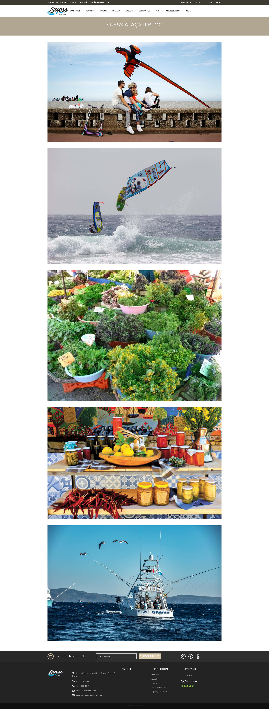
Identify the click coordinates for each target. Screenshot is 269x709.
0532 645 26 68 (205, 2)
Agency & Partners (159, 691)
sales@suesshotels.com (86, 690)
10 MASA (116, 11)
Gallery (129, 11)
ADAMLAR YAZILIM (134, 705)
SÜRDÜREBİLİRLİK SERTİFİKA (133, 691)
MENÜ (188, 11)
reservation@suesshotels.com (89, 695)
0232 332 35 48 (82, 681)
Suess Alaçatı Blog (159, 687)
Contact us (144, 11)
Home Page (156, 675)
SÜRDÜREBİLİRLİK (172, 11)
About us (90, 11)
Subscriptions (149, 656)
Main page (75, 11)
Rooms (103, 11)
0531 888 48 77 (82, 686)
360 (157, 11)
